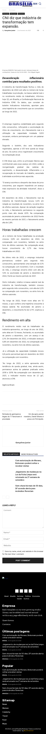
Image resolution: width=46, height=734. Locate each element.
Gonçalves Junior (9, 30)
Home (4, 10)
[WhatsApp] (21, 35)
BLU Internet (28, 731)
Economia (21, 14)
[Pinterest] (15, 35)
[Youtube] (30, 591)
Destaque (12, 10)
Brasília (5, 659)
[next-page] (7, 497)
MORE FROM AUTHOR (29, 454)
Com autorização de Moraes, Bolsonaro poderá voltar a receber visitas (28, 463)
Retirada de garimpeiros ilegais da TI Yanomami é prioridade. (12, 416)
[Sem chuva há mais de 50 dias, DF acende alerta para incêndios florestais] (8, 488)
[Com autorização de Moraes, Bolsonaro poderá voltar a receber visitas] (8, 463)
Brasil (4, 641)
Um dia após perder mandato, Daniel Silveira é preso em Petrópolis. (34, 416)
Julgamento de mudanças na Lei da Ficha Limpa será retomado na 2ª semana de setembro (23, 645)
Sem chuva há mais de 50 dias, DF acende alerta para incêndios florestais (29, 488)
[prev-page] (3, 497)
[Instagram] (21, 591)
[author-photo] (23, 439)
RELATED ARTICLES (11, 454)
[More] (26, 35)
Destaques (13, 14)
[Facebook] (4, 35)
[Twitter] (10, 35)
